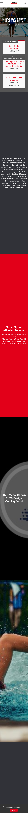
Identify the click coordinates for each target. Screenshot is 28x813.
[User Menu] (25, 3)
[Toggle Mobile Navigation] (1, 3)
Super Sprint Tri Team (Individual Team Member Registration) (14, 63)
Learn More (17, 807)
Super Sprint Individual (14, 47)
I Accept (13, 810)
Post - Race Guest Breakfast (14, 79)
